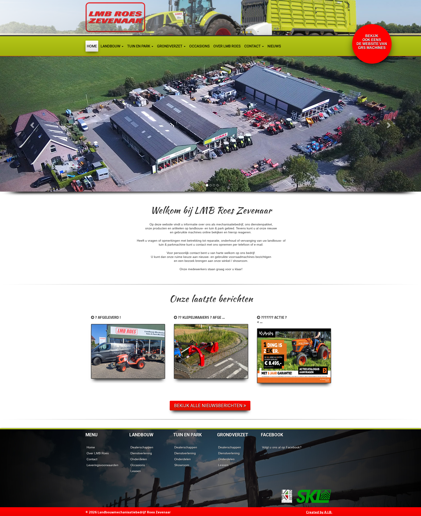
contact (201, 244)
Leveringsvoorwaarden (102, 465)
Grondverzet (170, 46)
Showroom (181, 465)
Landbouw (111, 46)
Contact (253, 46)
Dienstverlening (141, 453)
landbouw (196, 228)
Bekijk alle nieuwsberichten (209, 405)
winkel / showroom (234, 260)
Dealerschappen (141, 447)
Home (92, 46)
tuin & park (216, 228)
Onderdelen (138, 459)
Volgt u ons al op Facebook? (281, 447)
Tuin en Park (139, 46)
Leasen (135, 471)
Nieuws (274, 46)
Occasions (199, 46)
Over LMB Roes (227, 46)
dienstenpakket (261, 224)
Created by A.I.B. (319, 512)
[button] (31, 124)
